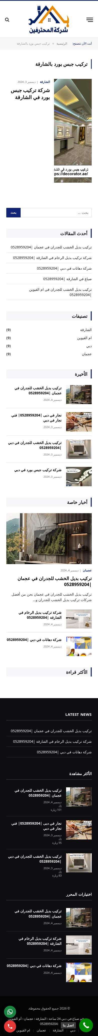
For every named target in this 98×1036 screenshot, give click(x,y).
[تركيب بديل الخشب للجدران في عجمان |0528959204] (79, 394)
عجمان (87, 353)
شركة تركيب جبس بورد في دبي (38, 469)
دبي (89, 345)
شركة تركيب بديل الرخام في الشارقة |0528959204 (52, 257)
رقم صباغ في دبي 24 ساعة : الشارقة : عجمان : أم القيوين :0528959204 (46, 1021)
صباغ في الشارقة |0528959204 (67, 278)
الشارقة (86, 329)
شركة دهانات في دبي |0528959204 (64, 268)
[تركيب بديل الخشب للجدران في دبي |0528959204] (79, 449)
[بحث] (7, 19)
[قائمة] (89, 19)
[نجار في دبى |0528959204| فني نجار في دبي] (79, 422)
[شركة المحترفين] (49, 20)
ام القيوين (84, 337)
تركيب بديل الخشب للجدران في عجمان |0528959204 (51, 247)
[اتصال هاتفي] (10, 1026)
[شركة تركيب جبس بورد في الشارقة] (73, 130)
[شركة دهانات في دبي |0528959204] (79, 646)
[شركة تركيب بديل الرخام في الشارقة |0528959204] (79, 619)
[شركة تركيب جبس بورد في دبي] (79, 476)
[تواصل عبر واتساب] (10, 1012)
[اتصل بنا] (86, 1025)
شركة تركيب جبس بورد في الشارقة (30, 93)
